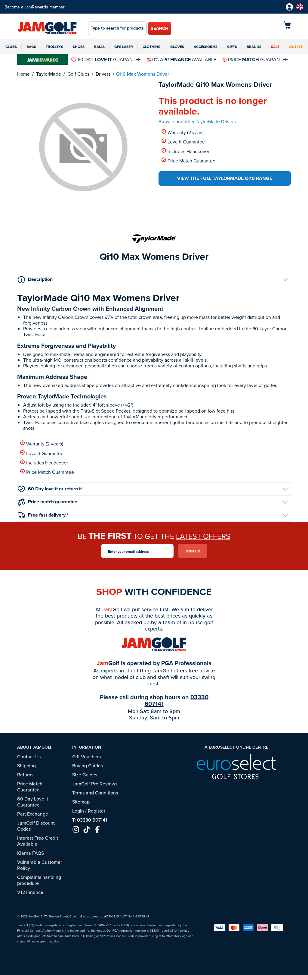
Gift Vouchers (86, 756)
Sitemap (81, 801)
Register (96, 810)
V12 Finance (30, 892)
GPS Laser (123, 46)
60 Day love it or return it (55, 488)
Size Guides (84, 774)
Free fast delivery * (48, 514)
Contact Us (29, 756)
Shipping (26, 765)
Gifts (232, 46)
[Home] (47, 28)
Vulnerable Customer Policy (39, 865)
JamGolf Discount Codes (36, 825)
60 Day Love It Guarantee (32, 801)
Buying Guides (87, 765)
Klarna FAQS (30, 853)
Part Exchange (32, 813)
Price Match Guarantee (191, 160)
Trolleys (54, 46)
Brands (254, 46)
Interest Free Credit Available (37, 841)
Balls (99, 46)
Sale (275, 46)
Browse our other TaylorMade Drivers (197, 121)
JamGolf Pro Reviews (94, 783)
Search (159, 28)
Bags (31, 46)
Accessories (205, 46)
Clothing (152, 46)
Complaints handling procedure (39, 880)
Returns (25, 774)
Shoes (79, 46)
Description (40, 279)
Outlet (296, 46)
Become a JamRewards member (35, 7)
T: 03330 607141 (89, 819)
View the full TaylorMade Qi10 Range (224, 178)
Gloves (177, 46)
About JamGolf (34, 747)
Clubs (11, 46)
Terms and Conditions (95, 792)
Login (78, 810)
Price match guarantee (52, 501)
